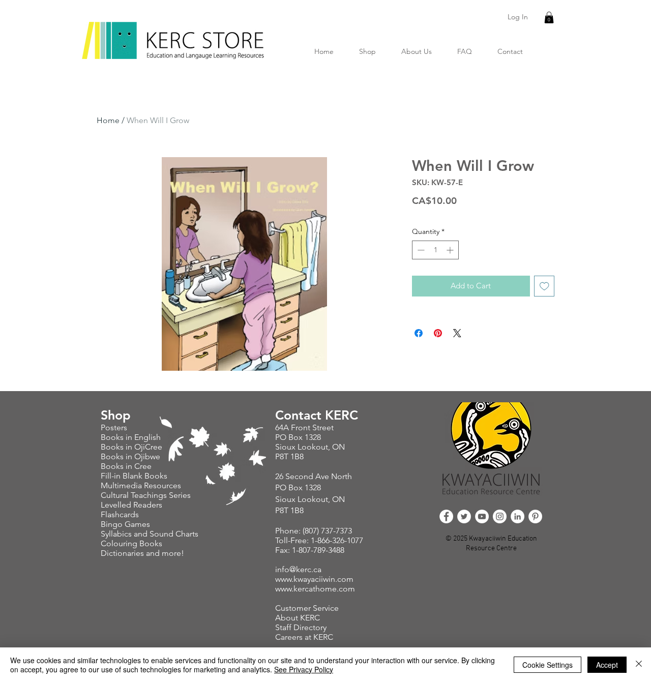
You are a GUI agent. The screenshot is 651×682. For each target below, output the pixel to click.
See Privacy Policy (303, 669)
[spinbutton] (435, 250)
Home (108, 120)
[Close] (639, 665)
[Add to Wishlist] (544, 286)
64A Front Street (304, 427)
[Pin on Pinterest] (438, 333)
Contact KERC (316, 415)
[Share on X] (457, 333)
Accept (607, 665)
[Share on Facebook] (418, 333)
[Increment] (451, 250)
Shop (116, 415)
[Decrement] (419, 250)
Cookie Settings (547, 665)
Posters (115, 427)
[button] (549, 17)
